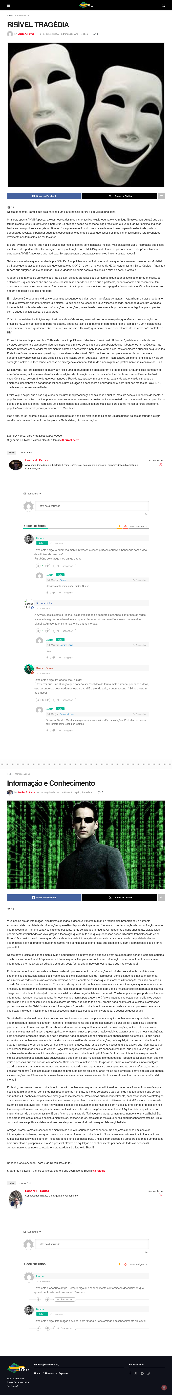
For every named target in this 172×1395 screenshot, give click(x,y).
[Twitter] (161, 464)
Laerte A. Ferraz (25, 33)
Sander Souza (44, 668)
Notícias (49, 1373)
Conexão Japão (22, 773)
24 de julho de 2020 (49, 33)
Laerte (49, 574)
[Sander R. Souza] (16, 1199)
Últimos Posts (25, 452)
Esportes (63, 1373)
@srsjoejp (98, 1170)
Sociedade (86, 792)
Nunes (40, 538)
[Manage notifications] (164, 1387)
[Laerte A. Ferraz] (16, 464)
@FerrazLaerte (69, 440)
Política (84, 33)
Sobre (11, 452)
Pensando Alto (22, 15)
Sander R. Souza (26, 792)
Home (10, 15)
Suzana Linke (66, 644)
